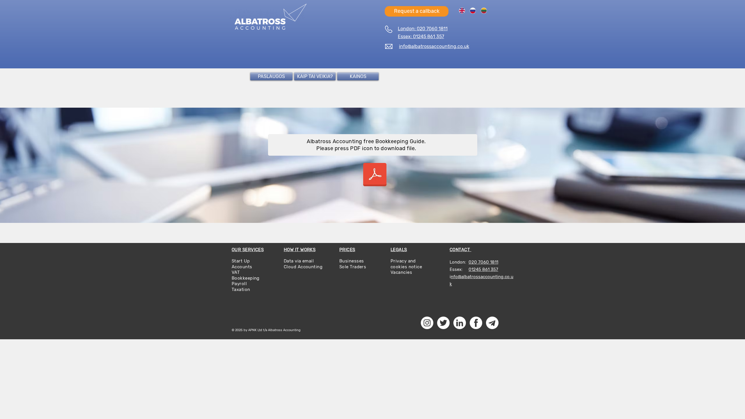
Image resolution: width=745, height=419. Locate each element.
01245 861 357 (483, 269)
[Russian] (472, 10)
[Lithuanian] (483, 10)
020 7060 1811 (483, 262)
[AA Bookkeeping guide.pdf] (375, 175)
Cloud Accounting (303, 266)
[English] (462, 10)
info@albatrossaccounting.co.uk (434, 46)
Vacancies (401, 272)
